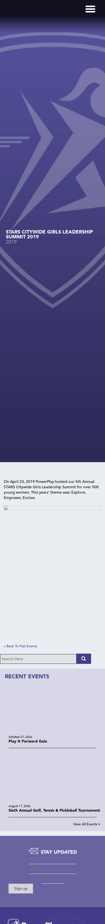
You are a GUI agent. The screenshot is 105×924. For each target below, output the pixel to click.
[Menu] (90, 9)
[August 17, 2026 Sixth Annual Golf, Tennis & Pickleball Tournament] (52, 800)
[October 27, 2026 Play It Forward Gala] (52, 731)
